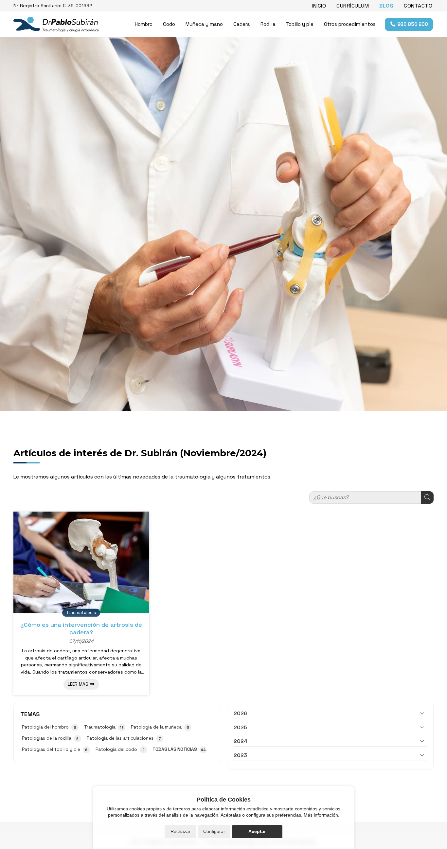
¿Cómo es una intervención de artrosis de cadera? (81, 628)
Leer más (78, 684)
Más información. (321, 815)
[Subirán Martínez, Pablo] (55, 24)
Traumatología (81, 612)
